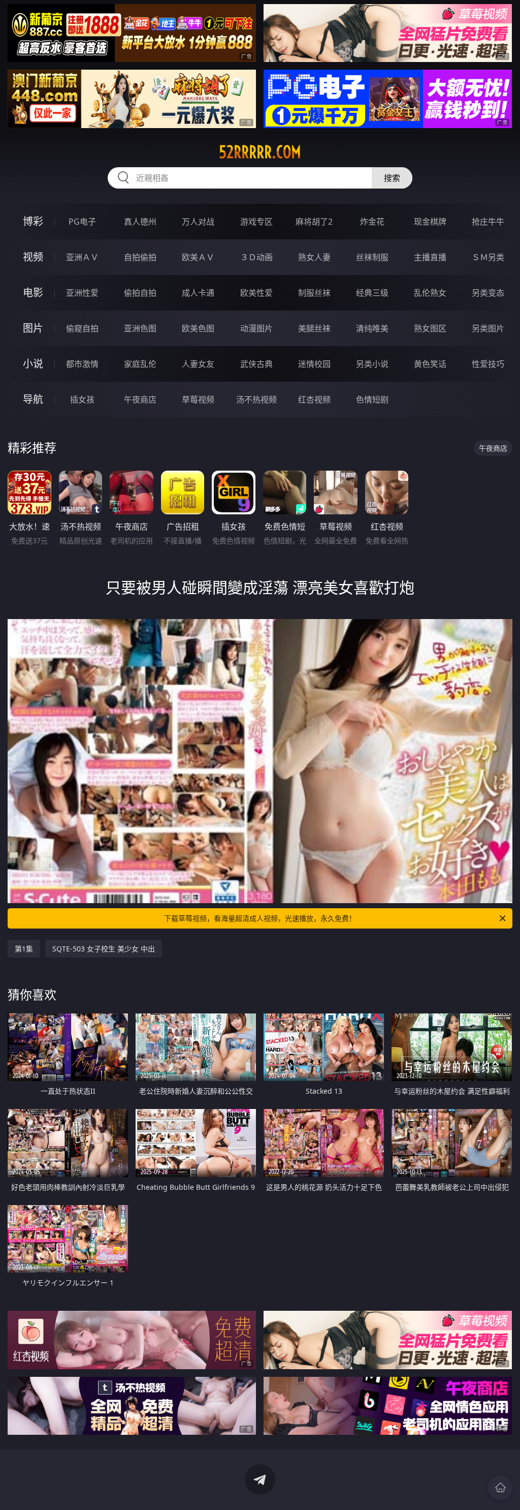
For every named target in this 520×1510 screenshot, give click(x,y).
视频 (33, 257)
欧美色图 (198, 328)
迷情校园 (314, 363)
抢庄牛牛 (488, 221)
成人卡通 (198, 292)
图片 (33, 328)
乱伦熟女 (430, 292)
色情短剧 (372, 399)
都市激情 (82, 363)
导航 (33, 399)
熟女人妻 (314, 257)
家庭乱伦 (140, 363)
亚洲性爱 (82, 292)
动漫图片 (256, 328)
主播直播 (430, 257)
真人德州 (140, 221)
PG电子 (82, 221)
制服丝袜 (314, 292)
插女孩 (82, 399)
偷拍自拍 (140, 292)
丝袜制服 (372, 257)
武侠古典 (256, 363)
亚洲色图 (140, 328)
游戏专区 (256, 221)
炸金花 (372, 221)
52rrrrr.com (260, 152)
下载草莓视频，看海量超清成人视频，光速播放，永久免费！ (260, 918)
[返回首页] (500, 1487)
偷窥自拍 (82, 328)
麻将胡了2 (314, 221)
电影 (33, 292)
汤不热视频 (256, 399)
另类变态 (488, 292)
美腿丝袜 (314, 328)
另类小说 (372, 363)
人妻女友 (198, 363)
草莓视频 (198, 399)
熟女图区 (430, 328)
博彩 (33, 221)
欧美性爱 (256, 292)
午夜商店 (140, 399)
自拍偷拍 (140, 257)
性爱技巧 (488, 363)
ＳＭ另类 (488, 257)
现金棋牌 (430, 221)
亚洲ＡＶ (82, 257)
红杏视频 (314, 399)
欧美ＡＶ (198, 257)
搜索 (392, 177)
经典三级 (372, 292)
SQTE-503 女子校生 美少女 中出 (103, 948)
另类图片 (488, 328)
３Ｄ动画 (256, 257)
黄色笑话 (430, 363)
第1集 (24, 948)
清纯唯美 (372, 328)
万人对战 (198, 221)
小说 (33, 364)
